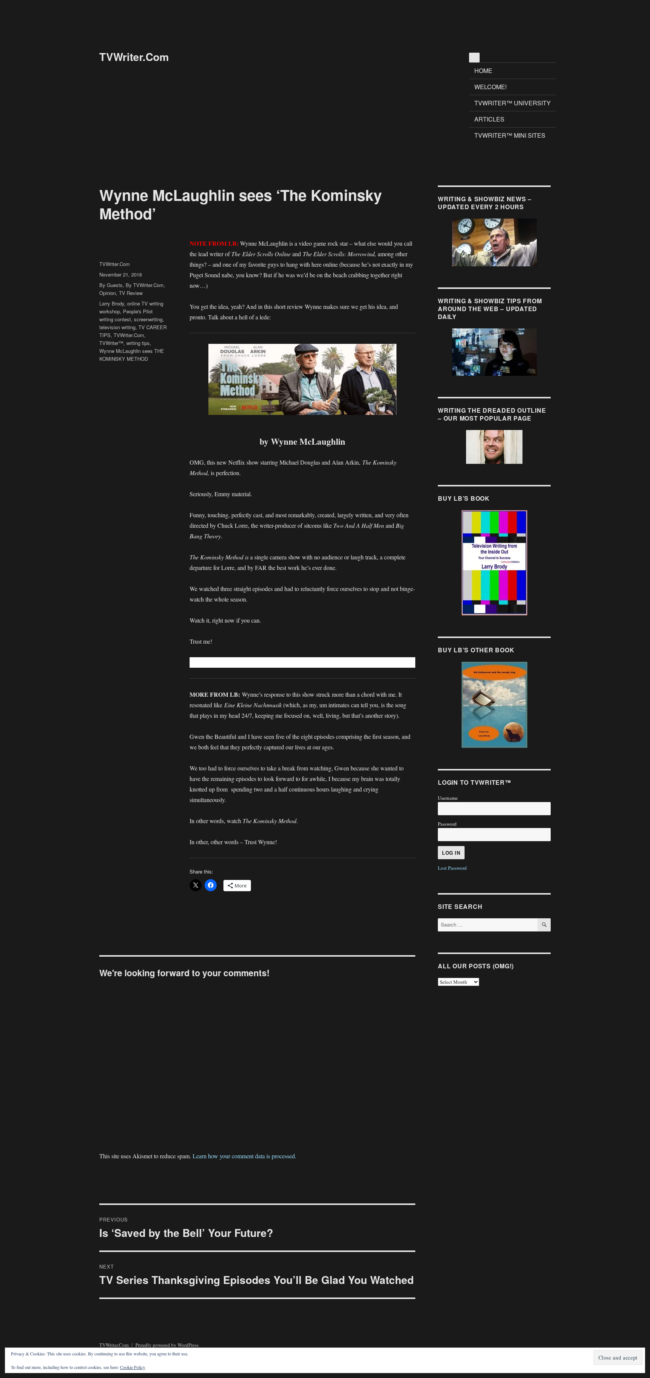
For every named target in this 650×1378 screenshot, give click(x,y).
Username (448, 798)
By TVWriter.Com (145, 285)
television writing (117, 327)
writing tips (138, 342)
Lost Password (452, 867)
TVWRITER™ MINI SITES (509, 135)
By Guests (111, 285)
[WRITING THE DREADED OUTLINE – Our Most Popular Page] (494, 447)
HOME (483, 70)
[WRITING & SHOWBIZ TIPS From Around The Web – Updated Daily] (494, 352)
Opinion (107, 292)
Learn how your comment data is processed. (244, 1156)
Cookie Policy (132, 1367)
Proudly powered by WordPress (167, 1345)
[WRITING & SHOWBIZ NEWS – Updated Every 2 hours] (494, 242)
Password (447, 823)
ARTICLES (489, 119)
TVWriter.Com (134, 56)
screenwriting (148, 319)
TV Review (131, 292)
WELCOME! (490, 86)
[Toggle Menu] (474, 57)
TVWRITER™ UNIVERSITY (512, 103)
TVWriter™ (111, 342)
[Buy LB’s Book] (494, 562)
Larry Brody (111, 303)
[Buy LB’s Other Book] (494, 705)
